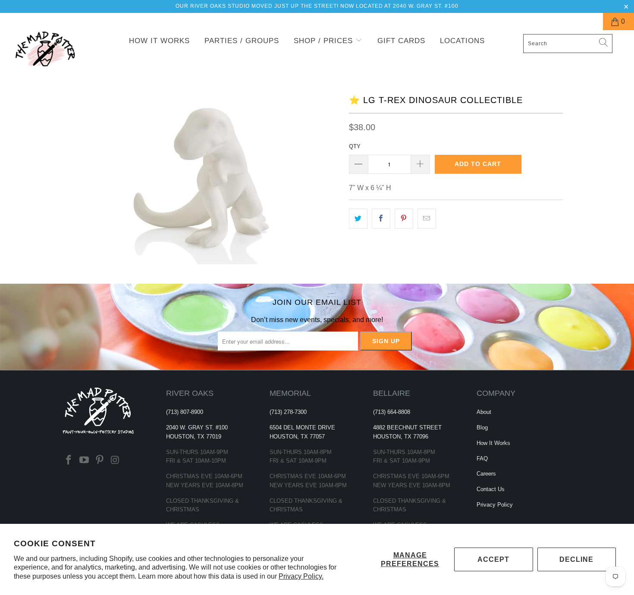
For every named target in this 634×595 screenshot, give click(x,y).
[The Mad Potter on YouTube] (84, 460)
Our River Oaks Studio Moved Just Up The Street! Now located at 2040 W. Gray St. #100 (317, 6)
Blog (482, 427)
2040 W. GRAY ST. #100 (197, 427)
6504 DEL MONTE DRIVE (302, 427)
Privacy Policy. (301, 576)
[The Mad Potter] (55, 54)
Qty (355, 146)
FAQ (482, 458)
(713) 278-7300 (288, 412)
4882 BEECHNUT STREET (407, 427)
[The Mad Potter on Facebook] (69, 460)
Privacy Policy (495, 504)
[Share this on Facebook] (381, 219)
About (484, 412)
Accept (493, 559)
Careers (486, 473)
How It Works (159, 41)
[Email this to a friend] (426, 219)
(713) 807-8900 (184, 412)
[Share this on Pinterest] (404, 219)
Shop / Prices (324, 41)
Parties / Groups (241, 41)
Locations (462, 41)
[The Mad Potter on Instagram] (115, 460)
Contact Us (491, 489)
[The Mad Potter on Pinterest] (99, 460)
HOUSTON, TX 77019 (193, 436)
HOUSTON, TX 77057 (297, 436)
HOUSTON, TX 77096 (400, 436)
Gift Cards (401, 41)
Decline (576, 559)
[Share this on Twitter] (358, 219)
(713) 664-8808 (391, 412)
